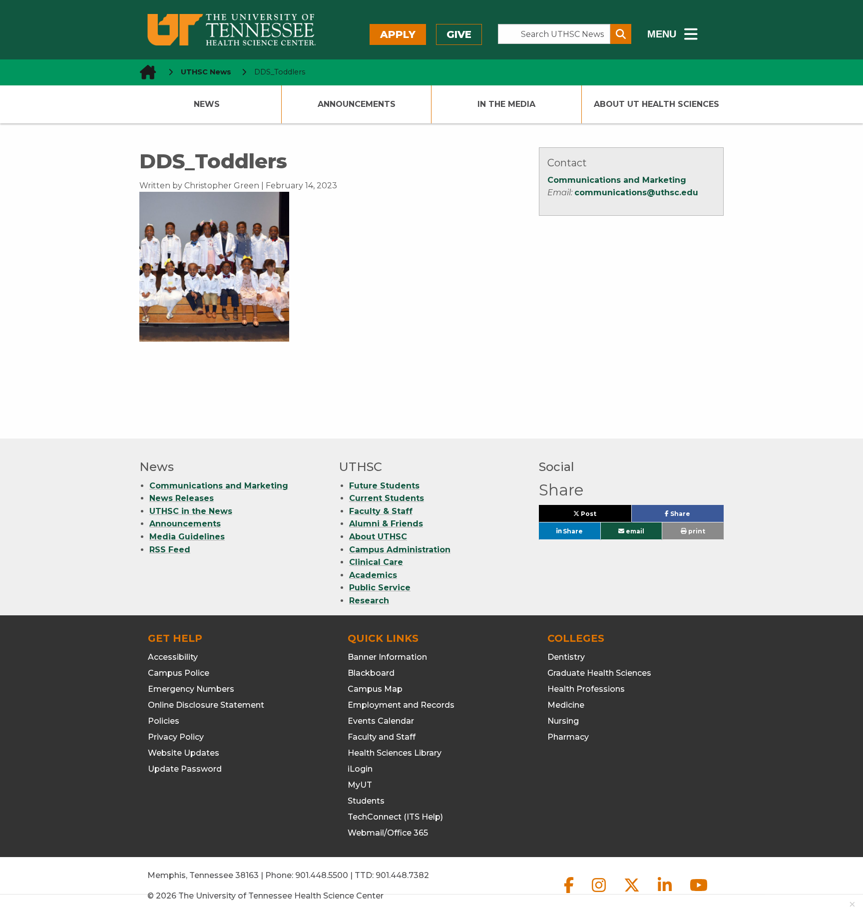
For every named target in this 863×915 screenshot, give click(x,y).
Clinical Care (376, 562)
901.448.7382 (402, 875)
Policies (163, 721)
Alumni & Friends (386, 523)
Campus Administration (399, 549)
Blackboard (371, 673)
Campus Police (178, 673)
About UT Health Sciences (656, 104)
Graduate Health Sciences (599, 673)
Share (696, 515)
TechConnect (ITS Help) (395, 817)
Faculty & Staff (381, 511)
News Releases (181, 498)
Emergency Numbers (191, 689)
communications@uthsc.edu (636, 192)
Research (369, 600)
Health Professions (586, 689)
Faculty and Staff (382, 737)
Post (599, 515)
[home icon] (145, 72)
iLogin (360, 769)
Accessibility (173, 657)
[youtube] (699, 893)
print (696, 531)
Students (366, 801)
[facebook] (570, 893)
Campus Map (375, 689)
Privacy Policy (176, 737)
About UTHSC (378, 536)
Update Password (185, 769)
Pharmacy (568, 737)
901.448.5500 (321, 875)
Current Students (386, 498)
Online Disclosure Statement (206, 705)
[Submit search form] (620, 34)
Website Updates (183, 753)
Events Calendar (381, 721)
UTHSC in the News (190, 511)
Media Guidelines (187, 536)
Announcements (357, 104)
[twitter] (633, 893)
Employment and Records (401, 705)
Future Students (384, 485)
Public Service (380, 587)
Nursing (563, 721)
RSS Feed (169, 549)
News (207, 104)
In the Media (506, 104)
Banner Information (387, 657)
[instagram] (600, 893)
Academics (373, 575)
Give (458, 34)
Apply (398, 34)
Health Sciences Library (394, 753)
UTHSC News (206, 71)
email (634, 531)
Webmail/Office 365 (388, 833)
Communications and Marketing (616, 180)
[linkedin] (666, 893)
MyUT (360, 785)
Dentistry (566, 657)
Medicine (565, 705)
